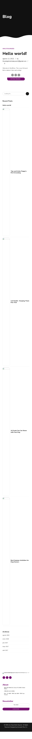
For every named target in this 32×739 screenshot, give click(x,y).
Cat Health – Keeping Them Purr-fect (20, 301)
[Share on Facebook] (12, 75)
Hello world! (15, 53)
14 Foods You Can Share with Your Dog (19, 431)
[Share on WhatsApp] (19, 75)
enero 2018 (6, 639)
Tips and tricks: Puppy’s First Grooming (19, 172)
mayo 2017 (6, 646)
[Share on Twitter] (15, 75)
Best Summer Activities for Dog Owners (20, 561)
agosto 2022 (6, 635)
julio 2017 (5, 643)
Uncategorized (8, 49)
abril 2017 (5, 650)
